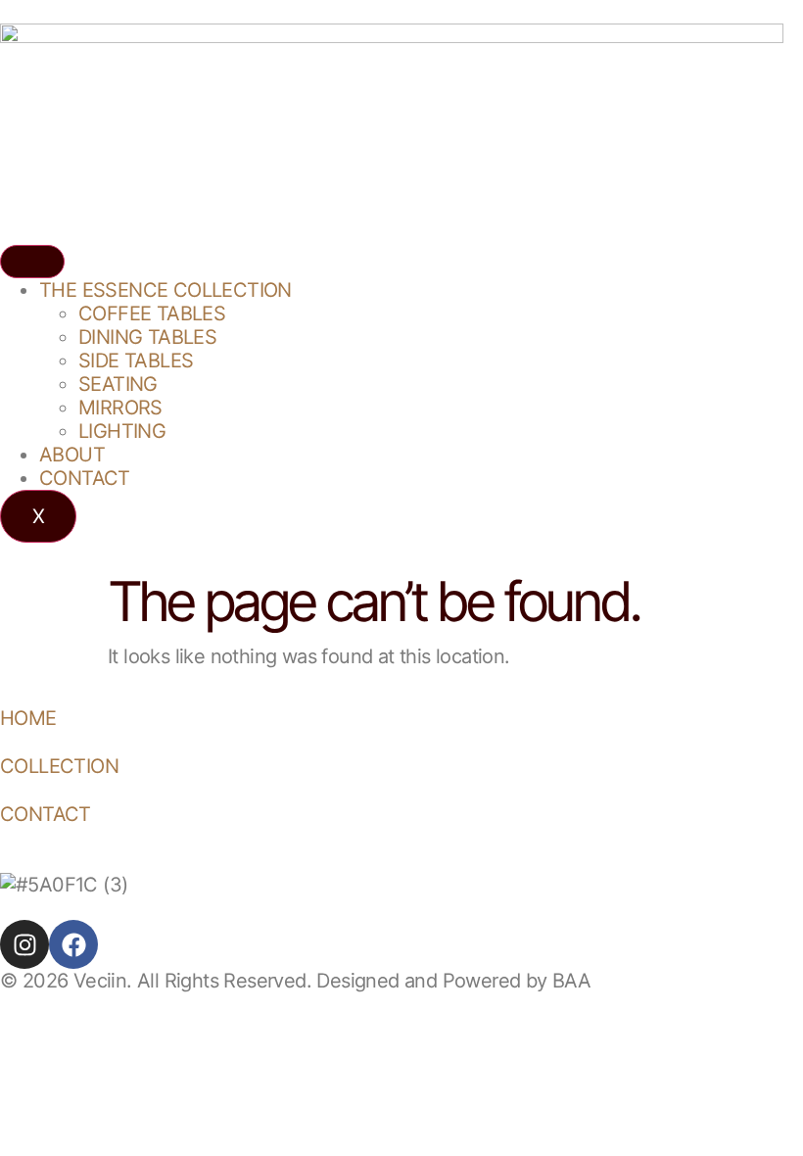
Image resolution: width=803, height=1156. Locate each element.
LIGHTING (121, 431)
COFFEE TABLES (151, 313)
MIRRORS (120, 407)
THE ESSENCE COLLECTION (165, 290)
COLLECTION (59, 766)
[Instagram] (24, 944)
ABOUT (72, 454)
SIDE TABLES (135, 360)
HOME (28, 718)
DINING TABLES (147, 337)
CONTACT (84, 478)
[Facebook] (73, 944)
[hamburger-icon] (32, 261)
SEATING (118, 384)
